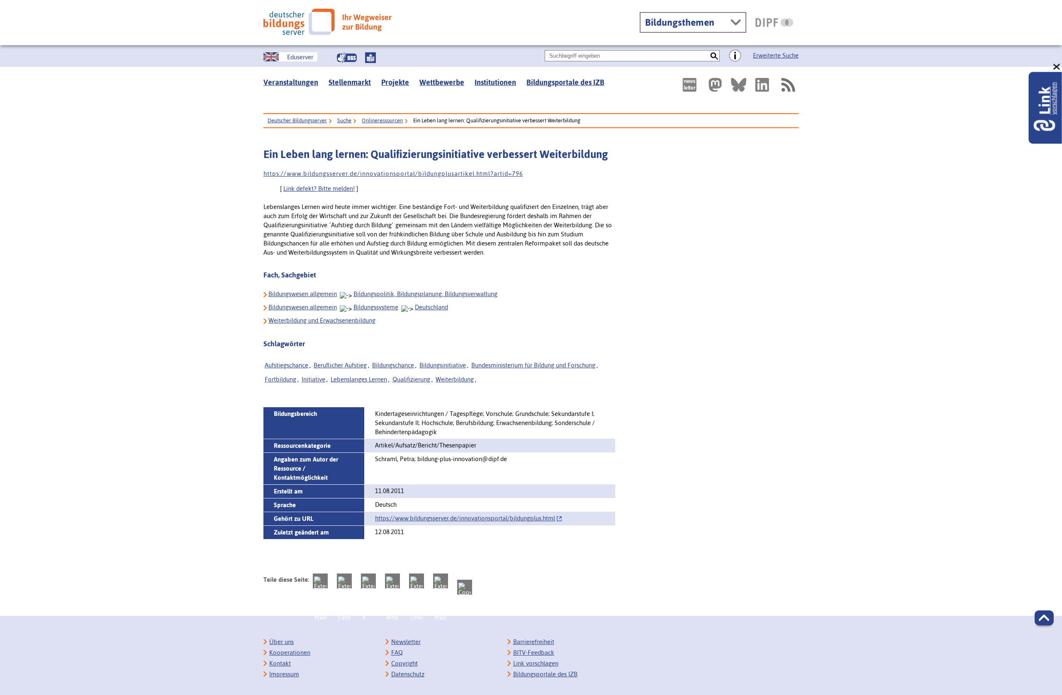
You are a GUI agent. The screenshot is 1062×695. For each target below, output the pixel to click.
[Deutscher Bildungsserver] (327, 22)
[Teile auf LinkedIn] (416, 580)
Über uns (281, 641)
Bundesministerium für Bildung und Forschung (533, 365)
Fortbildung (280, 379)
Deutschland (431, 307)
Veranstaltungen (290, 82)
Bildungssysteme (375, 307)
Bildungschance (393, 365)
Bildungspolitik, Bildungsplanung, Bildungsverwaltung (425, 293)
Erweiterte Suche (776, 55)
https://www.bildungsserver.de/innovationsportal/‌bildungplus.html (465, 518)
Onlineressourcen (382, 120)
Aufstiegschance (286, 365)
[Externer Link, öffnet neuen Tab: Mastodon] (715, 84)
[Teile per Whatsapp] (392, 580)
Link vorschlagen (535, 663)
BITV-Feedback (533, 652)
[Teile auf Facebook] (344, 580)
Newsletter (406, 641)
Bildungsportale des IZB (565, 82)
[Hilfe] (735, 56)
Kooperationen (289, 652)
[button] (1044, 617)
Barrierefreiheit (533, 641)
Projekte (395, 82)
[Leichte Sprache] (370, 57)
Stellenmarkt (350, 82)
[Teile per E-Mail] (440, 580)
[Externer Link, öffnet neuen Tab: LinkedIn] (762, 84)
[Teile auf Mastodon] (320, 580)
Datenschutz (407, 674)
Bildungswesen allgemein (302, 293)
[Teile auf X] (368, 580)
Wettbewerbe (441, 82)
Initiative (313, 379)
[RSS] (788, 84)
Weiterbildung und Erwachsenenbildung (321, 320)
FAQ (397, 652)
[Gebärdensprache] (347, 57)
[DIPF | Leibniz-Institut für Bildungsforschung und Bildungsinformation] (774, 22)
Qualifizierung (411, 379)
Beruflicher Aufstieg (340, 365)
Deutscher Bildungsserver (297, 120)
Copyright (404, 663)
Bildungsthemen (679, 22)
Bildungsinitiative (442, 365)
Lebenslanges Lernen (359, 379)
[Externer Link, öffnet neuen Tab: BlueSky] (738, 84)
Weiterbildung (455, 379)
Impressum (284, 674)
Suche (344, 120)
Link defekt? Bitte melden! (319, 188)
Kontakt (280, 663)
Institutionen (495, 82)
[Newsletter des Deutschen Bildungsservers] (689, 84)
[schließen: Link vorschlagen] (1057, 67)
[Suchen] (714, 56)
